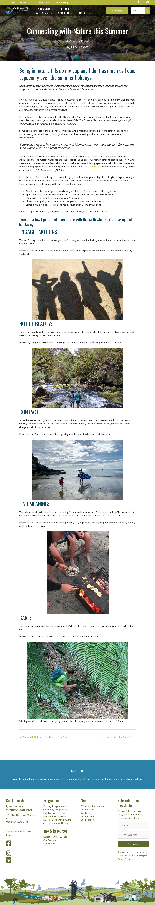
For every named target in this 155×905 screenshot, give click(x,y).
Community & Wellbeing (55, 823)
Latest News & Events (55, 836)
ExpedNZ (11, 2)
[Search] (147, 10)
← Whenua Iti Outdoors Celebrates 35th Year (43, 736)
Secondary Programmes (56, 809)
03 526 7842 (16, 806)
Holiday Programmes (54, 812)
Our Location (87, 819)
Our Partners (87, 816)
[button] (52, 9)
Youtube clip (94, 166)
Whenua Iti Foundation (92, 806)
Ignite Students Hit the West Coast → (117, 737)
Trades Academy (43, 2)
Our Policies (49, 840)
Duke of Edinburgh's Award (57, 819)
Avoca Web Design (126, 859)
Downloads (49, 843)
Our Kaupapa (87, 809)
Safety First (26, 2)
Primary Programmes (54, 806)
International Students (54, 816)
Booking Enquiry (64, 2)
